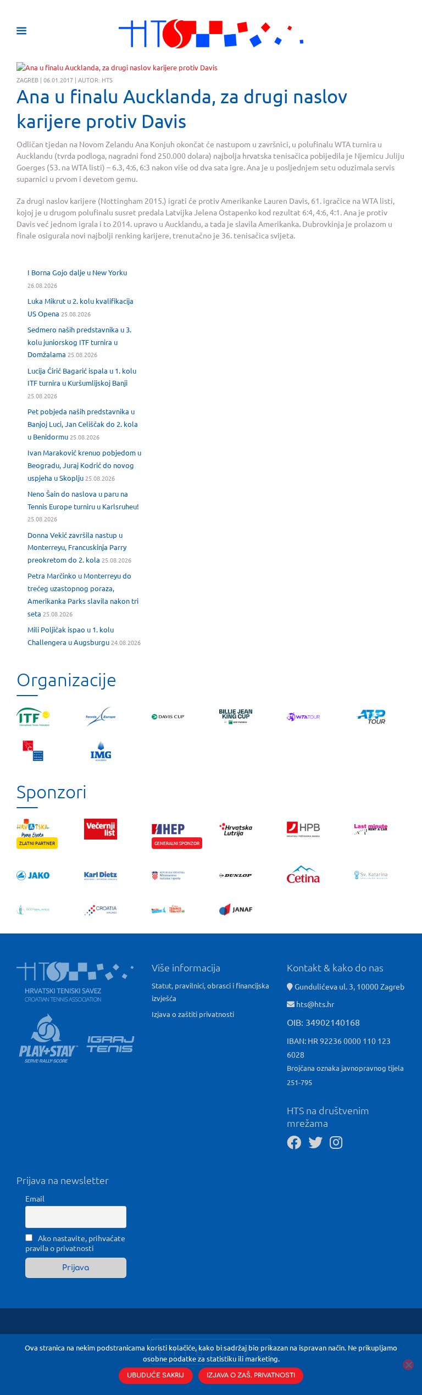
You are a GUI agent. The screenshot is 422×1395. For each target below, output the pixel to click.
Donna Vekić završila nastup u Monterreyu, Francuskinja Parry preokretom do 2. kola (76, 547)
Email (35, 1198)
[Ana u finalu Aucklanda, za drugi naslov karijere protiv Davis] (117, 67)
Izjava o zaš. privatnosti (251, 1375)
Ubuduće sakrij (155, 1375)
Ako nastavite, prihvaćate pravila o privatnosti (75, 1243)
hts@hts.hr (315, 1004)
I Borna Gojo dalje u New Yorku (77, 272)
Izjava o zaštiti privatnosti (193, 1014)
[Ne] (408, 1364)
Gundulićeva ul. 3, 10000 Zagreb (348, 986)
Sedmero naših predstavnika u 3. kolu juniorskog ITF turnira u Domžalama (79, 342)
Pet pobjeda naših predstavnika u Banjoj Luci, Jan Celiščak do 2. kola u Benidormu (82, 424)
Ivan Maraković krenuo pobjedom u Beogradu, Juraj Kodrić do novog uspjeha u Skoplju (84, 465)
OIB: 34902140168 (323, 1021)
